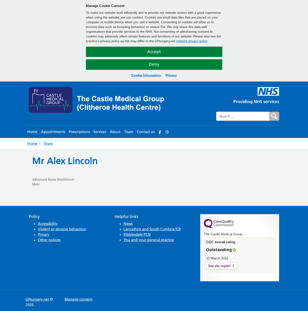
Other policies (49, 240)
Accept (154, 51)
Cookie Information (146, 75)
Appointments (53, 131)
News (128, 223)
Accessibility (47, 223)
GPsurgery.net (37, 299)
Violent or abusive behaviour (62, 229)
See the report (219, 266)
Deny (154, 64)
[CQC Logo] (219, 227)
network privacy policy (191, 41)
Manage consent (78, 299)
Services (99, 131)
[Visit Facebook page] (159, 131)
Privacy (171, 75)
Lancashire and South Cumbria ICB (152, 229)
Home (32, 131)
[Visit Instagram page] (167, 131)
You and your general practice (149, 240)
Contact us (145, 131)
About (115, 131)
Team (128, 131)
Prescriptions (79, 131)
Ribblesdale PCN (137, 234)
